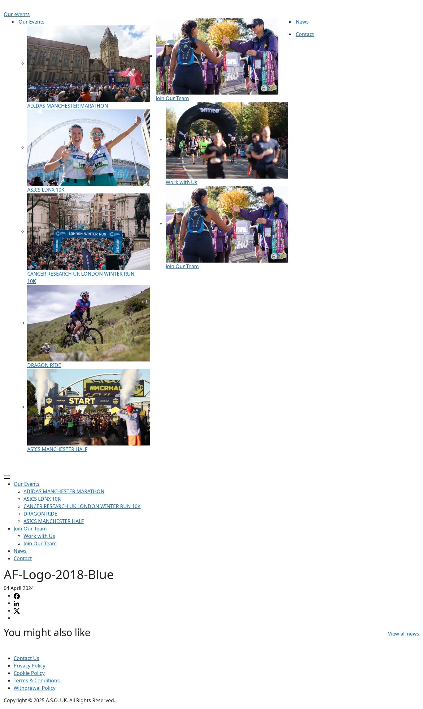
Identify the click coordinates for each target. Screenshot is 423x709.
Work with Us (181, 182)
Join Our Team (172, 98)
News (302, 21)
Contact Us (26, 658)
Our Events (32, 21)
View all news (403, 633)
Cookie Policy (29, 673)
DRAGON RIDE (44, 365)
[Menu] (10, 476)
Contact (305, 34)
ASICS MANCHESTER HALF (57, 449)
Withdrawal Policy (34, 688)
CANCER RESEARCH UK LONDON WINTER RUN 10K (82, 506)
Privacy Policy (29, 665)
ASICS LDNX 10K (45, 189)
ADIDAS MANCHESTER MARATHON (67, 105)
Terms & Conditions (37, 680)
